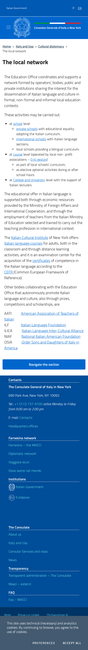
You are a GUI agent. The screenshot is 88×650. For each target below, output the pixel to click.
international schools (31, 139)
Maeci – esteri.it (20, 583)
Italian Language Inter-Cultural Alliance (53, 331)
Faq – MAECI (18, 599)
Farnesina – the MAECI (25, 445)
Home (7, 46)
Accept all (72, 642)
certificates (41, 260)
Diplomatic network (22, 453)
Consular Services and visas (28, 551)
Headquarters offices (23, 426)
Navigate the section (44, 364)
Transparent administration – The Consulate (40, 575)
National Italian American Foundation (51, 336)
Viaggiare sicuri (19, 462)
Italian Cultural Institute (29, 237)
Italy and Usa (25, 46)
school (17, 123)
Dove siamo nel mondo (25, 470)
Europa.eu (22, 497)
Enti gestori (39, 159)
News (13, 559)
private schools (27, 128)
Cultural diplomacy (51, 46)
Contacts (25, 417)
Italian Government (16, 8)
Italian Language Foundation (43, 325)
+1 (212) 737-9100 (29, 403)
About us (15, 534)
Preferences (43, 642)
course (17, 154)
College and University (29, 179)
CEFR (9, 272)
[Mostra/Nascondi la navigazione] (8, 27)
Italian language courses (23, 243)
